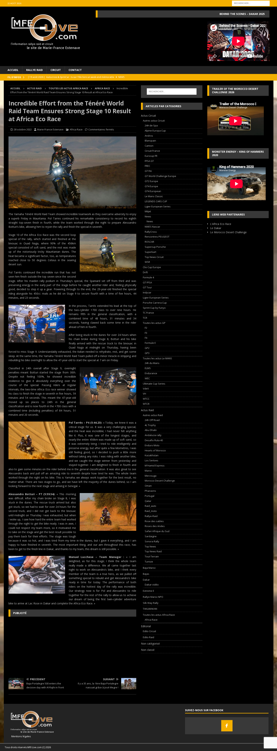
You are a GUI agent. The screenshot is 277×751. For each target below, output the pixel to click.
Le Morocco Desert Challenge (228, 232)
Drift (145, 272)
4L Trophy (150, 425)
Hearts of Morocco (155, 450)
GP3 (147, 353)
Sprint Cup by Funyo (154, 307)
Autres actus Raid (153, 415)
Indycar (147, 292)
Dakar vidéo (152, 584)
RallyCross (151, 231)
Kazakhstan (151, 455)
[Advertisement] (72, 646)
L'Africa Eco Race (220, 224)
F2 (146, 327)
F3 (146, 333)
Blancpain (150, 140)
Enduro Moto (152, 445)
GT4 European (153, 191)
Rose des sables (154, 521)
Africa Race (76, 129)
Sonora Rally (152, 541)
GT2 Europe (151, 181)
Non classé (148, 650)
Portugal (149, 496)
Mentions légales (19, 736)
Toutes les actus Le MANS (157, 358)
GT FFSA (147, 282)
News (148, 216)
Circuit (56, 70)
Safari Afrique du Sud (157, 531)
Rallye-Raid (151, 516)
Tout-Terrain (152, 556)
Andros (149, 135)
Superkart (150, 252)
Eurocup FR (151, 156)
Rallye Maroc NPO (153, 597)
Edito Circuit (149, 631)
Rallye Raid (34, 70)
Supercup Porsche (155, 247)
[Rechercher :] (251, 3)
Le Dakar (215, 228)
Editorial (146, 626)
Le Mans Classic (154, 196)
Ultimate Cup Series (154, 383)
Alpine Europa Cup (155, 130)
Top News (150, 546)
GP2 (147, 348)
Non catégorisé (150, 643)
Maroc (148, 470)
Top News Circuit (154, 257)
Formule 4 (148, 277)
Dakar (146, 579)
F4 (146, 337)
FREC (147, 166)
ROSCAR (149, 241)
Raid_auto (150, 506)
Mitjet (148, 211)
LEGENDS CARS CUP (156, 201)
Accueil (13, 70)
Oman (148, 485)
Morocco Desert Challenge (160, 480)
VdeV (146, 388)
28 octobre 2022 (23, 129)
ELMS (148, 368)
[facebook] (227, 725)
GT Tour (147, 287)
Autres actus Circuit (154, 120)
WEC (147, 378)
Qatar (148, 501)
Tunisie (149, 561)
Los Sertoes (151, 460)
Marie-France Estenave (50, 129)
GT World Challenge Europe (160, 176)
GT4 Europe (151, 186)
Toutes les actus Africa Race (68, 88)
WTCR (146, 404)
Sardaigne (151, 536)
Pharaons (150, 490)
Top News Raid (153, 551)
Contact (75, 70)
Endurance (151, 373)
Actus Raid (34, 88)
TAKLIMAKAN (150, 608)
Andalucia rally (153, 435)
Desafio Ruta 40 (154, 440)
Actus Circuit (148, 115)
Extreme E (148, 590)
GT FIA (148, 171)
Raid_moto (151, 511)
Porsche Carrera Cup (155, 302)
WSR (147, 262)
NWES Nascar (152, 226)
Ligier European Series (158, 206)
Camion (149, 145)
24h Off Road (152, 420)
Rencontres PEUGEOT (157, 236)
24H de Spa (151, 125)
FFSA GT (149, 161)
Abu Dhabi (151, 430)
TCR (145, 317)
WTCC (146, 398)
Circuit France (152, 150)
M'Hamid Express (155, 465)
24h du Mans (152, 363)
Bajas (146, 574)
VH (144, 393)
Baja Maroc (149, 567)
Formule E (150, 343)
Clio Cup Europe (152, 267)
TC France (148, 312)
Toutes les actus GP (154, 323)
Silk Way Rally (150, 603)
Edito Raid (148, 637)
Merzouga (150, 475)
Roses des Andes (155, 526)
